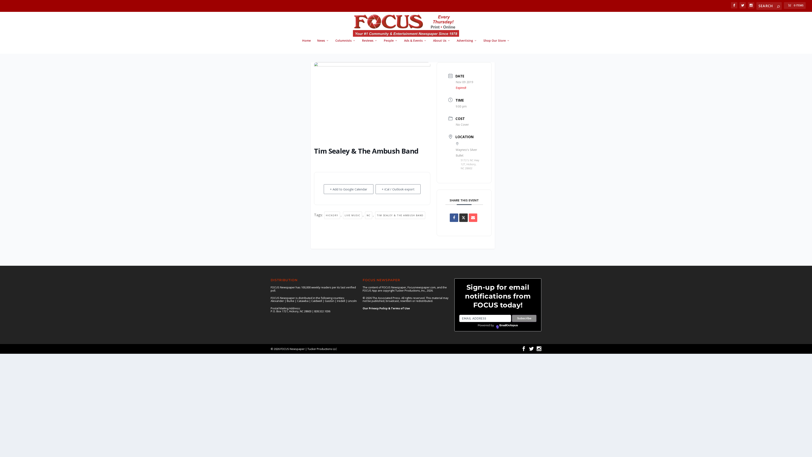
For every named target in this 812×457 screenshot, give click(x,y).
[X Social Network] (463, 217)
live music (352, 215)
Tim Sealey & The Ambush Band (400, 215)
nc (368, 215)
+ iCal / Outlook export (398, 189)
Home (306, 41)
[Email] (473, 217)
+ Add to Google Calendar (348, 189)
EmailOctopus (508, 325)
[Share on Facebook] (454, 217)
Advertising (465, 41)
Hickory (332, 215)
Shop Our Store (494, 41)
